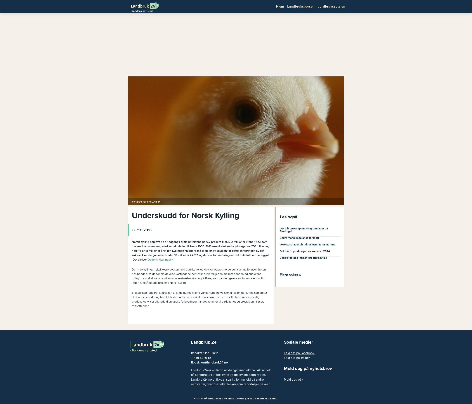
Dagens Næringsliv (160, 259)
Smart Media (236, 398)
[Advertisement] (236, 46)
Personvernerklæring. (262, 398)
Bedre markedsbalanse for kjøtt (299, 238)
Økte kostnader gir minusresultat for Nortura (307, 244)
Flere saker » (290, 275)
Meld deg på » (293, 380)
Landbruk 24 (147, 6)
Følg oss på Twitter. (297, 358)
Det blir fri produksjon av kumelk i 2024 (305, 251)
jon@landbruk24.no (214, 362)
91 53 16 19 (203, 358)
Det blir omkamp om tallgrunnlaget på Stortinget (304, 230)
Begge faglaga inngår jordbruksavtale (303, 257)
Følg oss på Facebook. (299, 353)
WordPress (215, 398)
